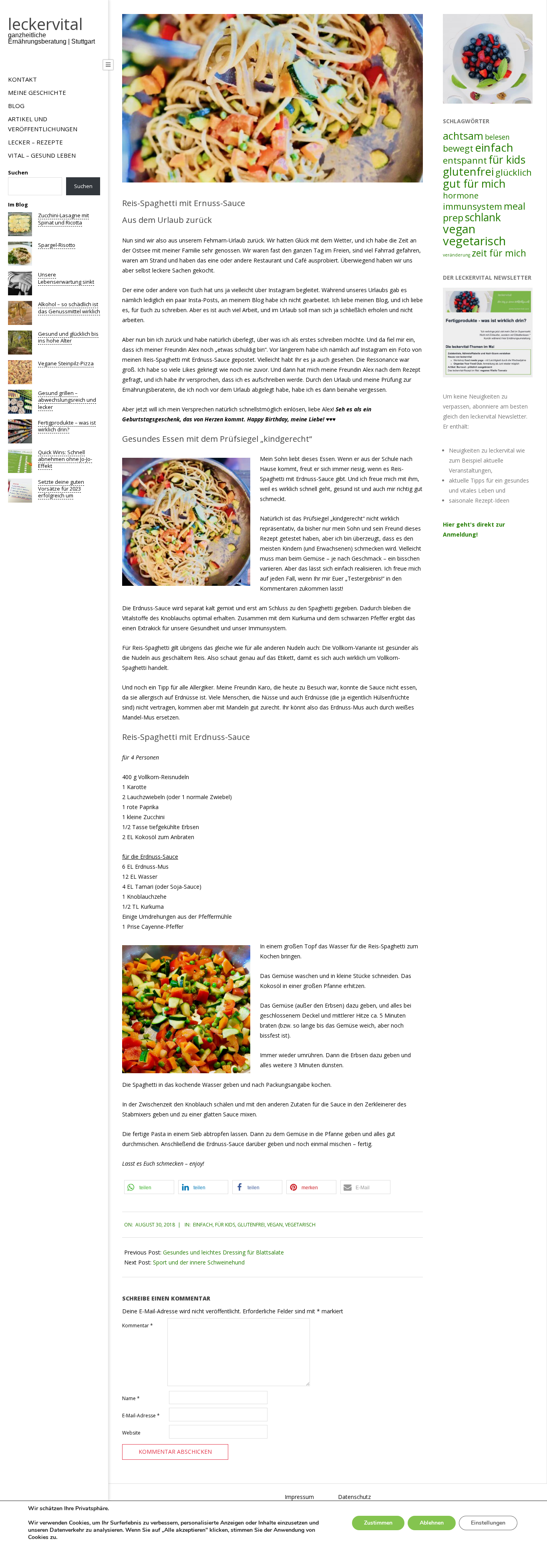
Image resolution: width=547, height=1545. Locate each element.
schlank (483, 217)
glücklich (513, 172)
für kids (225, 1224)
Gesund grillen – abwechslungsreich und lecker (67, 400)
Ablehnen (432, 1523)
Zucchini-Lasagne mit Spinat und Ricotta (63, 219)
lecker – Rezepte (35, 142)
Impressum (299, 1497)
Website (131, 1432)
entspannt (465, 160)
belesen (497, 137)
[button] (149, 1187)
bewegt (458, 148)
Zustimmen (378, 1523)
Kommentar (137, 1325)
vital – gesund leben (42, 155)
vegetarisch (300, 1224)
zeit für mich (499, 252)
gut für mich (474, 183)
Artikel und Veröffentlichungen (42, 124)
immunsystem (472, 206)
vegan (275, 1224)
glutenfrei (251, 1224)
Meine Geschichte (37, 92)
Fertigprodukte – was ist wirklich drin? (67, 426)
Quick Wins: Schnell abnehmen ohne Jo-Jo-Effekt (65, 459)
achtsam (463, 135)
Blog (16, 106)
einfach (203, 1224)
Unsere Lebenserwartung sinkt (66, 278)
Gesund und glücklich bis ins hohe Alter (68, 337)
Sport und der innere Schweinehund (199, 1262)
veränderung (456, 255)
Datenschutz (354, 1497)
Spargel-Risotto (56, 244)
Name (131, 1398)
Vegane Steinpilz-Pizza (66, 363)
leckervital (45, 24)
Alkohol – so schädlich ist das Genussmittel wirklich (69, 308)
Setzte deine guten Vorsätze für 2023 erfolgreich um (61, 488)
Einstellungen (488, 1523)
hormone (461, 195)
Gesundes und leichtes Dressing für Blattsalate (223, 1252)
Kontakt (22, 79)
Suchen (18, 172)
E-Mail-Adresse (141, 1415)
